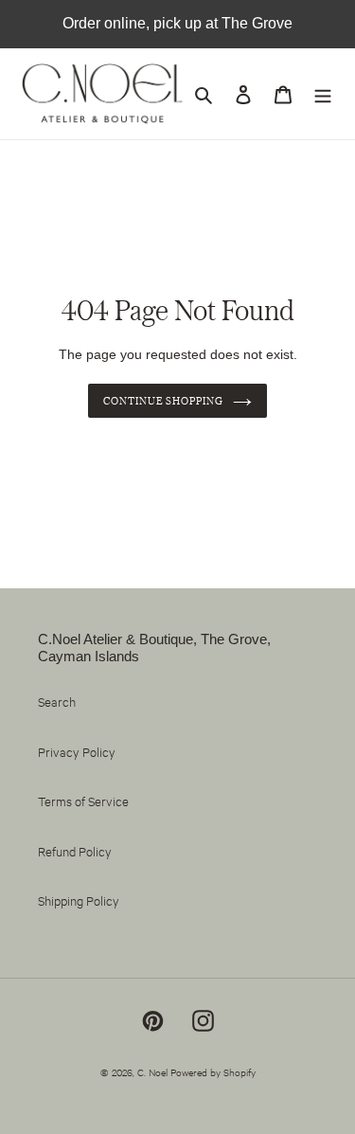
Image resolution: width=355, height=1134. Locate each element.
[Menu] (323, 94)
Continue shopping (163, 400)
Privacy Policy (76, 751)
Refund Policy (75, 850)
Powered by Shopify (213, 1072)
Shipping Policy (78, 900)
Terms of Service (83, 800)
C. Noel (152, 1072)
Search (57, 701)
